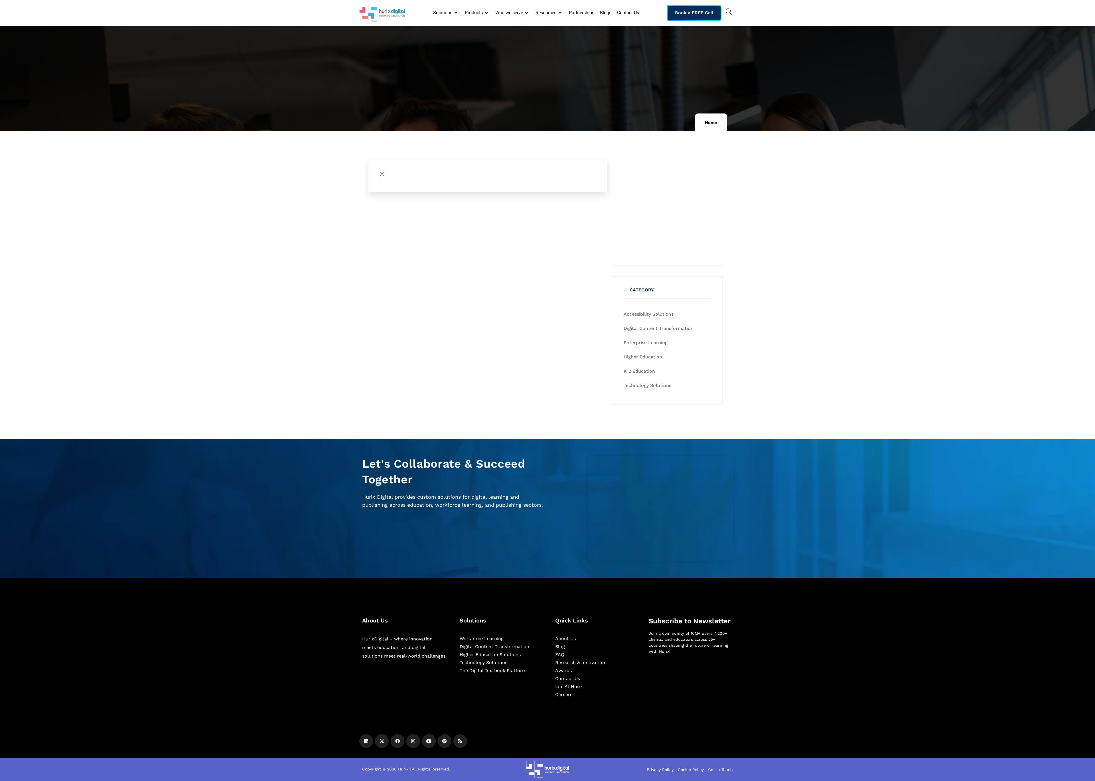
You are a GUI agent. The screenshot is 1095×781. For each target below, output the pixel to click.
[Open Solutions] (456, 12)
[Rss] (460, 741)
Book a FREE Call (694, 12)
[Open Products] (487, 12)
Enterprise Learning (646, 342)
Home (711, 122)
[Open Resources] (560, 12)
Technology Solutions (647, 385)
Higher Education (643, 357)
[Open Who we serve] (527, 12)
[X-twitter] (382, 741)
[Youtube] (429, 741)
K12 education (639, 371)
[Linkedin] (366, 741)
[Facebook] (397, 741)
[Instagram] (413, 741)
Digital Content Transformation (659, 328)
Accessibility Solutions (649, 314)
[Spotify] (444, 741)
